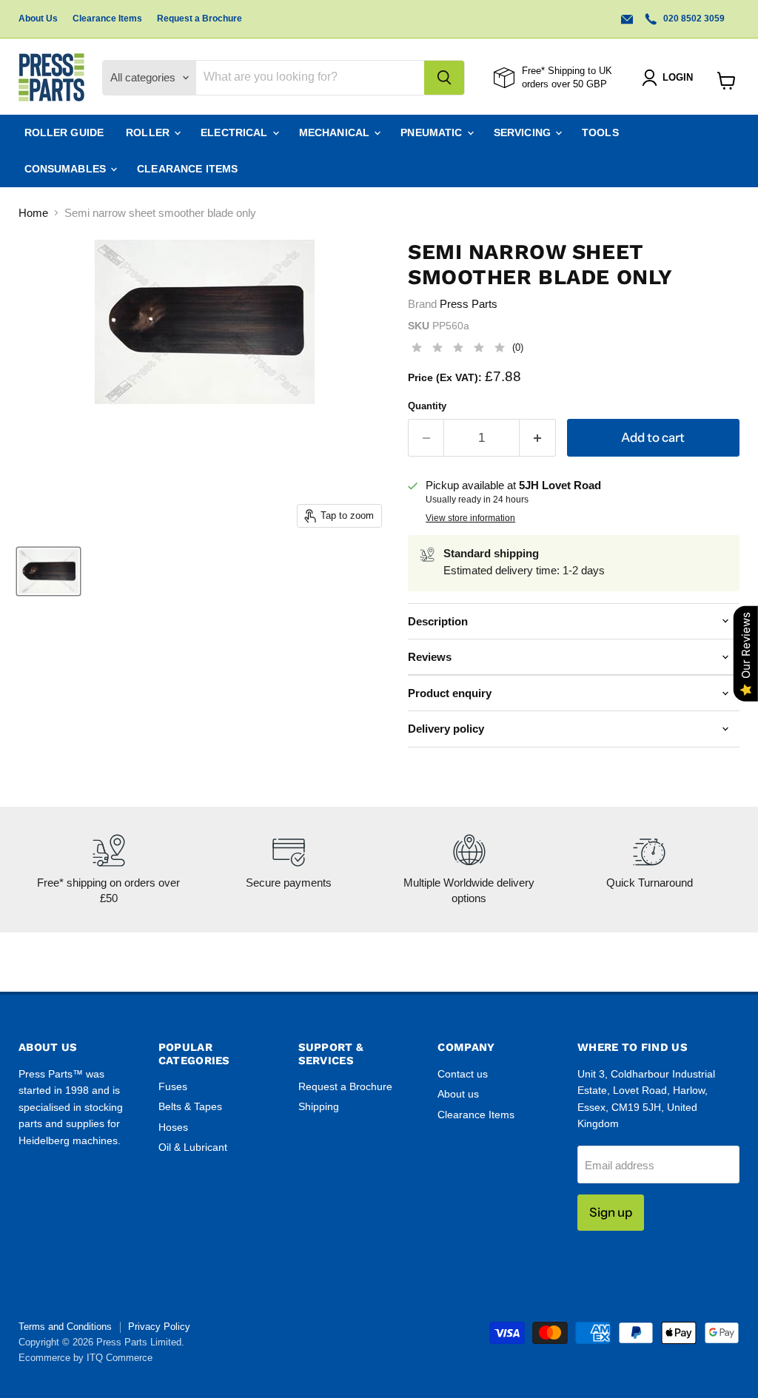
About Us (38, 18)
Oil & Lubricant (192, 1147)
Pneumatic (432, 132)
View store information (470, 518)
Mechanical (336, 132)
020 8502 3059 (693, 18)
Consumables (67, 169)
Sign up (610, 1212)
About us (458, 1094)
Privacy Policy (159, 1326)
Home (33, 212)
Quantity (427, 405)
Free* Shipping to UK (567, 70)
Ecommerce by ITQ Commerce (85, 1357)
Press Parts (468, 304)
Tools (600, 132)
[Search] (444, 78)
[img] (458, 349)
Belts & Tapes (190, 1106)
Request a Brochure (199, 18)
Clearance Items (107, 18)
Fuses (172, 1086)
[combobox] (310, 78)
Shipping (318, 1106)
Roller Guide (64, 132)
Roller (149, 132)
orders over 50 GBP (564, 84)
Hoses (173, 1127)
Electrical (236, 132)
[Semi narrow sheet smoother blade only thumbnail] (48, 571)
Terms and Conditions (65, 1326)
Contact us (462, 1074)
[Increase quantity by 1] (538, 438)
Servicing (524, 132)
